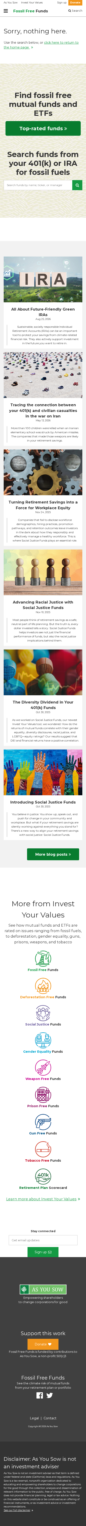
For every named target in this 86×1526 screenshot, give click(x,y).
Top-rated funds (41, 128)
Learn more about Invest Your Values (41, 1199)
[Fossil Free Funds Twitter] (48, 1395)
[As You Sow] (43, 1290)
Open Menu (6, 11)
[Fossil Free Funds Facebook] (38, 1395)
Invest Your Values (32, 2)
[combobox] (43, 185)
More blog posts (51, 854)
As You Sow (10, 2)
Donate (75, 2)
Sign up (62, 2)
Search (76, 10)
